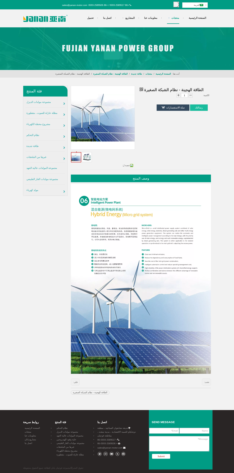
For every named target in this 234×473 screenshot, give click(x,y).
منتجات (28, 432)
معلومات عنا (30, 435)
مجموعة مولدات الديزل (67, 432)
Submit (161, 456)
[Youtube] (111, 454)
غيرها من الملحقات (65, 447)
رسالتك (199, 107)
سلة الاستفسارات (175, 107)
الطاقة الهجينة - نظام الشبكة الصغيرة (90, 392)
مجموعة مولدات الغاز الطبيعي (70, 443)
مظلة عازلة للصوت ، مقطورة (70, 454)
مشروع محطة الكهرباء (67, 450)
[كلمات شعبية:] (176, 4)
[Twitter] (117, 454)
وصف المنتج (141, 178)
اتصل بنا (28, 443)
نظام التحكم (62, 428)
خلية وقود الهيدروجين (66, 439)
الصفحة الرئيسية (32, 428)
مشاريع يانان (30, 439)
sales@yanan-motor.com (110, 447)
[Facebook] (123, 454)
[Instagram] (105, 454)
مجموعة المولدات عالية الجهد (70, 435)
